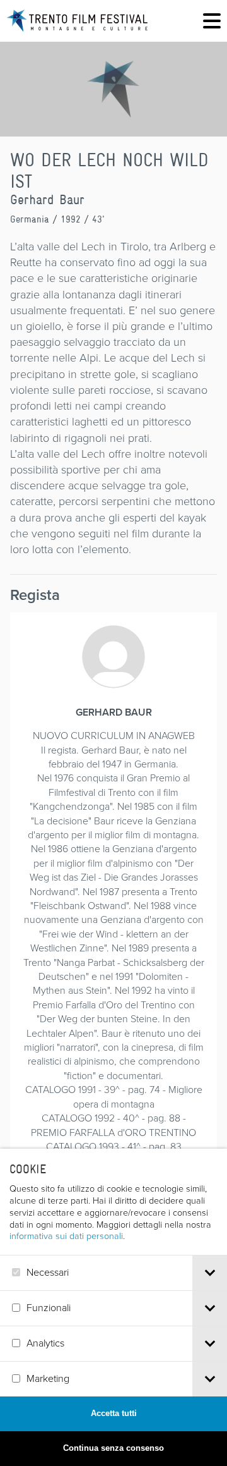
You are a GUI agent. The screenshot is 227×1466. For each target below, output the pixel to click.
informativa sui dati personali (66, 1236)
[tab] (209, 1272)
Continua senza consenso (113, 1448)
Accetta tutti (114, 1413)
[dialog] (113, 1307)
